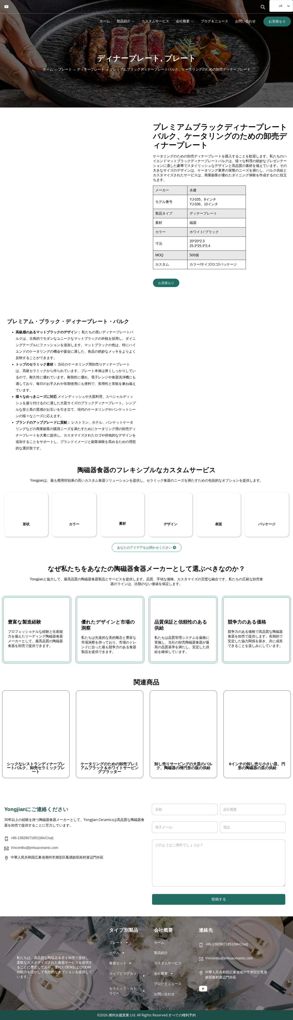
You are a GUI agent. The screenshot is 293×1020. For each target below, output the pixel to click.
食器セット (117, 963)
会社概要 (161, 973)
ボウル (114, 953)
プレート (180, 58)
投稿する (218, 899)
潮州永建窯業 (119, 1015)
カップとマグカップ (123, 976)
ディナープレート (128, 58)
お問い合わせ (164, 994)
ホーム (48, 69)
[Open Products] (133, 21)
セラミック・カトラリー (123, 991)
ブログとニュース (167, 984)
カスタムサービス (167, 963)
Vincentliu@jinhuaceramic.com (34, 847)
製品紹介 (161, 953)
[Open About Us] (192, 21)
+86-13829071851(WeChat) (32, 838)
